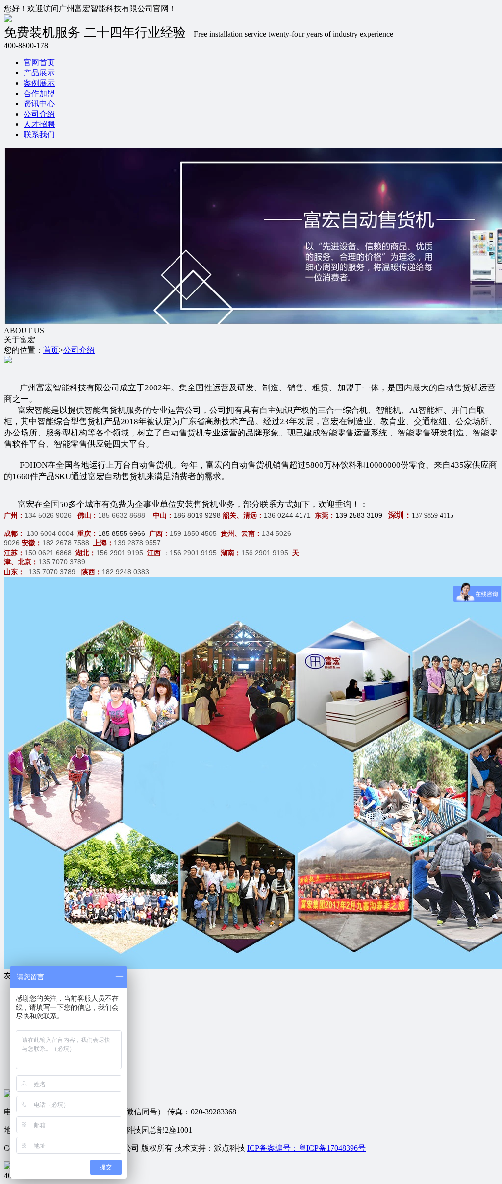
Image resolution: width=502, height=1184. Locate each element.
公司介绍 (39, 114)
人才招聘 (39, 124)
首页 (51, 350)
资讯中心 (39, 103)
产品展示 (39, 73)
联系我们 (39, 134)
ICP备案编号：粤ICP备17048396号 (306, 1148)
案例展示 (39, 83)
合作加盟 (39, 93)
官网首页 (39, 62)
